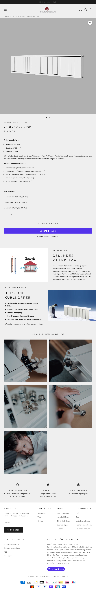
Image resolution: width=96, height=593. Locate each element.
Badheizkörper (62, 525)
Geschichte (41, 513)
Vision (39, 517)
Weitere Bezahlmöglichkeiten (48, 236)
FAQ (77, 513)
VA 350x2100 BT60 (33, 16)
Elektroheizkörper (63, 521)
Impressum (8, 556)
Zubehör (60, 529)
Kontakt (40, 521)
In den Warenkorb (48, 224)
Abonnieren (13, 530)
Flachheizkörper (19, 16)
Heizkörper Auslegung (84, 525)
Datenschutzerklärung (12, 548)
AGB (5, 552)
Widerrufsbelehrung (11, 544)
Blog (77, 517)
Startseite (7, 16)
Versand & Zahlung (83, 529)
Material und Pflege (83, 521)
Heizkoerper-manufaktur (17, 123)
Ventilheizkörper (63, 517)
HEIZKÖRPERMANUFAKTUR (58, 563)
